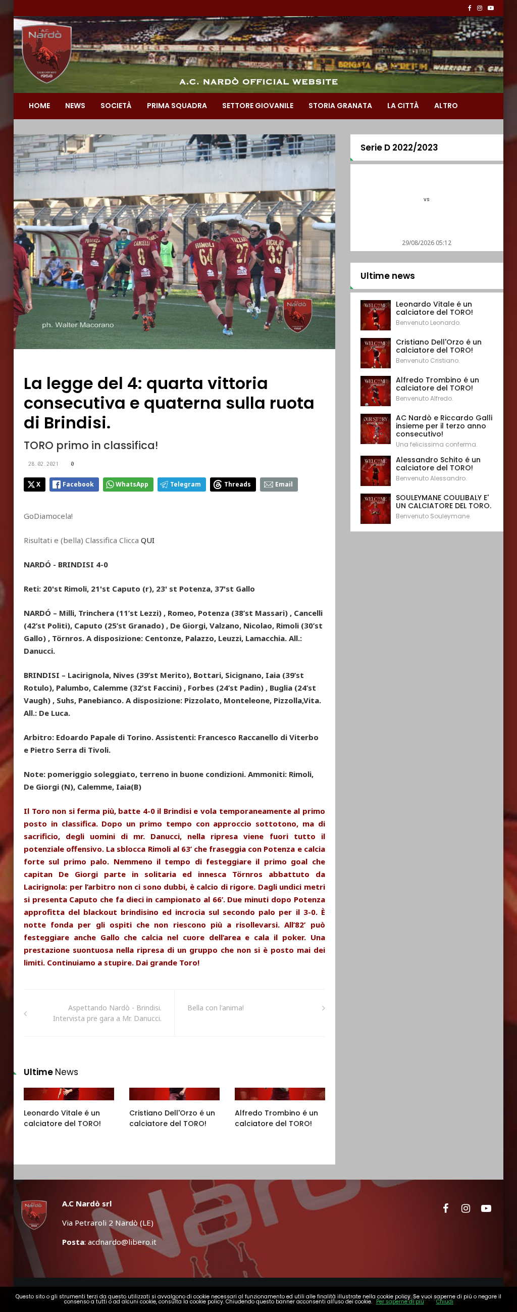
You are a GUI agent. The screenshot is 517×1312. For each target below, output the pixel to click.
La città (403, 106)
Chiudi (444, 1301)
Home (39, 106)
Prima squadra (177, 106)
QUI (149, 540)
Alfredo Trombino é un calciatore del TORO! (276, 1118)
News (75, 106)
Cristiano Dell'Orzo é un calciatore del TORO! (172, 1118)
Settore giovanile (257, 106)
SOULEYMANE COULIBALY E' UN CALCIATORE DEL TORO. (443, 502)
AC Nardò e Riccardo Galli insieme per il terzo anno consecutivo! (444, 426)
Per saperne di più (400, 1301)
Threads (237, 484)
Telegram (185, 484)
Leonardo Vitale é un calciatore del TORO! (62, 1118)
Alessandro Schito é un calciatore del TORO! (438, 464)
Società (116, 106)
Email (284, 484)
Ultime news (387, 276)
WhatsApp (132, 484)
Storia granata (340, 106)
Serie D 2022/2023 (399, 147)
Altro (446, 106)
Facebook (78, 484)
